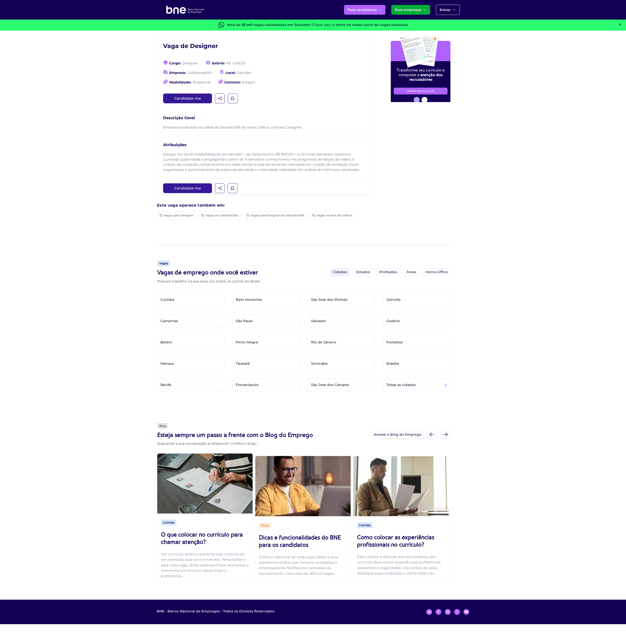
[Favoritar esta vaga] (232, 98)
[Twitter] (457, 612)
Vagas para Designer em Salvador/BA (277, 215)
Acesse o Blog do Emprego (398, 434)
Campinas (169, 321)
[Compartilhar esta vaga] (220, 98)
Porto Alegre (247, 342)
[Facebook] (438, 612)
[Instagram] (448, 612)
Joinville (393, 299)
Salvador (318, 321)
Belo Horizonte (249, 299)
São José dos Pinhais (329, 299)
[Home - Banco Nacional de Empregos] (185, 10)
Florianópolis (247, 385)
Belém (166, 342)
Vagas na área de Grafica (334, 215)
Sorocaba (319, 363)
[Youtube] (466, 612)
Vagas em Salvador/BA (221, 215)
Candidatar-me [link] (187, 98)
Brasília (392, 363)
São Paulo (244, 321)
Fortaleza (394, 342)
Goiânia (393, 321)
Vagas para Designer (178, 215)
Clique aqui (322, 25)
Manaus (167, 363)
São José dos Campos (330, 385)
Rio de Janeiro (323, 342)
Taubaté (243, 363)
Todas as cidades (401, 385)
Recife (165, 385)
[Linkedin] (429, 612)
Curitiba (167, 299)
